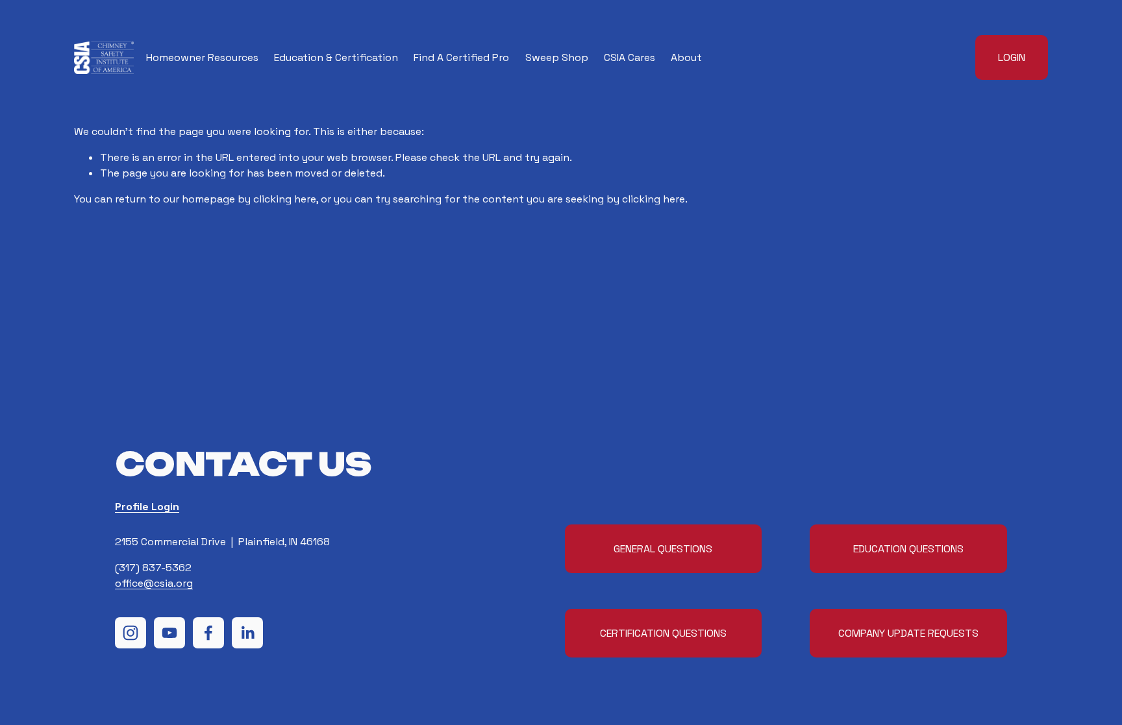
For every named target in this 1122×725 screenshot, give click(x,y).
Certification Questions (663, 633)
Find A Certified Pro (461, 57)
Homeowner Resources (202, 57)
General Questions (663, 549)
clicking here (284, 199)
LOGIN (1011, 57)
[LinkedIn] (247, 632)
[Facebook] (208, 632)
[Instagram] (130, 632)
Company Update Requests (908, 633)
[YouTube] (169, 632)
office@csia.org (154, 583)
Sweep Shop (556, 57)
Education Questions (908, 549)
